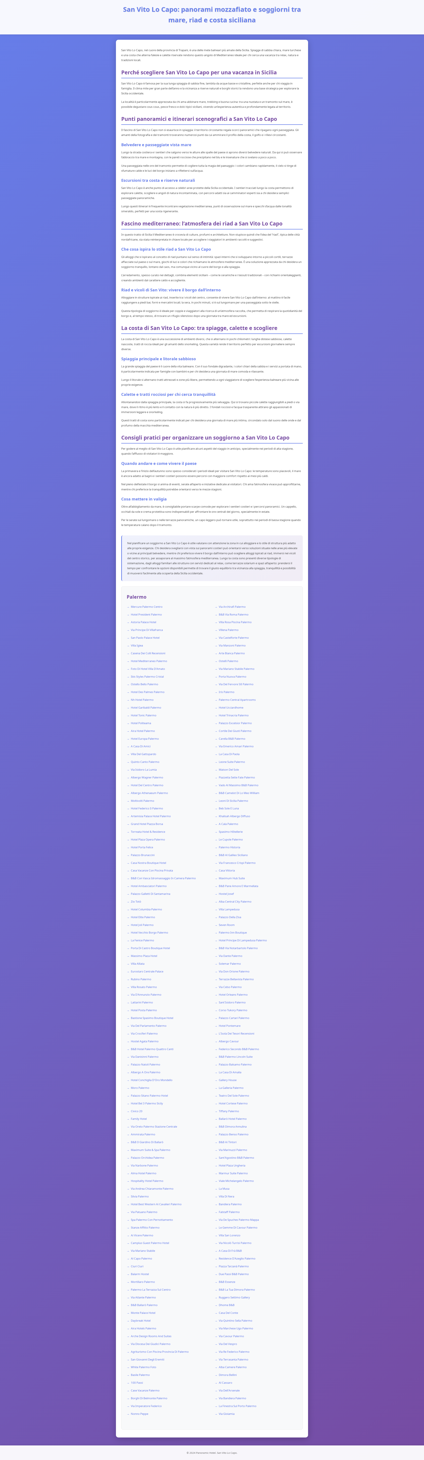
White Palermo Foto (143, 1367)
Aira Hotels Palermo (143, 1328)
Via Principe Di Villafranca (147, 630)
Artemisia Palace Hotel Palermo (151, 816)
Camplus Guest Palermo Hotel (150, 1243)
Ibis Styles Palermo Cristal (147, 676)
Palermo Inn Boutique (233, 932)
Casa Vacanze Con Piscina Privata (152, 870)
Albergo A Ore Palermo (145, 1072)
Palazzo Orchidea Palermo (147, 1158)
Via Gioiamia (227, 1414)
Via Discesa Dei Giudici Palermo (150, 1344)
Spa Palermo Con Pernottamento (152, 1220)
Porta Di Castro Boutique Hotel (150, 948)
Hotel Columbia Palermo (146, 909)
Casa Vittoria (227, 870)
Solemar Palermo (230, 963)
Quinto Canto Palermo (145, 762)
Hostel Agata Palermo (145, 1041)
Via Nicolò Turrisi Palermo (235, 1243)
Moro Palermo (140, 1088)
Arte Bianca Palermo (232, 653)
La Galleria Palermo (231, 1088)
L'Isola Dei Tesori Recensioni (236, 1033)
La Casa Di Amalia (230, 1072)
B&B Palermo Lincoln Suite (236, 1057)
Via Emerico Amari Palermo (236, 746)
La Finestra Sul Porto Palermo (237, 1406)
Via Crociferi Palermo (144, 1033)
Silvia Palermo (140, 1196)
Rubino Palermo (141, 979)
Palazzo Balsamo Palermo (235, 1064)
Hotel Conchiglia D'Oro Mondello (151, 1080)
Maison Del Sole (229, 769)
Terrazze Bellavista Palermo (236, 979)
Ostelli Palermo (228, 661)
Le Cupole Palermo (231, 839)
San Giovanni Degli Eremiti (147, 1359)
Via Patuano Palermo (144, 1212)
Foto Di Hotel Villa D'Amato (148, 669)
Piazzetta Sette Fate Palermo (237, 777)
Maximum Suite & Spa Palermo (150, 1150)
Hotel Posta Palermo (144, 1010)
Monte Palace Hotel (143, 1313)
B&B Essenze (227, 1282)
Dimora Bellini (228, 1375)
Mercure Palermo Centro (146, 607)
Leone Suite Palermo (232, 762)
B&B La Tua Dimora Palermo (237, 1289)
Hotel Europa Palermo (145, 739)
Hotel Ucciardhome (231, 707)
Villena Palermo (228, 630)
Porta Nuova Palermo (232, 676)
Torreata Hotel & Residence (148, 832)
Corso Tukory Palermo (233, 1010)
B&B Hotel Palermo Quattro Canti (152, 1049)
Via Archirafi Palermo (232, 607)
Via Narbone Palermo (144, 1165)
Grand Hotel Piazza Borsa (147, 824)
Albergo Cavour (229, 1041)
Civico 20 (136, 1111)
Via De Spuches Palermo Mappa (239, 1220)
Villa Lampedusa (229, 909)
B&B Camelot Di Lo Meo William (239, 793)
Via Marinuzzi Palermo (233, 1150)
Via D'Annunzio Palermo (146, 994)
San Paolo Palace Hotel (145, 638)
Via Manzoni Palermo (232, 645)
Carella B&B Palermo (232, 739)
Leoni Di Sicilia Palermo (233, 801)
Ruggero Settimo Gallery (234, 1297)
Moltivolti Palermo (142, 801)
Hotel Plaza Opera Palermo (148, 839)
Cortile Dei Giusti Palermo (235, 731)
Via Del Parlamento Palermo (148, 1026)
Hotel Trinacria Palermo (234, 715)
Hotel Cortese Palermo (233, 1103)
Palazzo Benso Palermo (233, 1134)
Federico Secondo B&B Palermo (239, 1049)
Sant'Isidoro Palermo (232, 1002)
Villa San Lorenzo (229, 1235)
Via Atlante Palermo (143, 1297)
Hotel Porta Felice (142, 847)
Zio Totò (136, 901)
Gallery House (228, 1080)
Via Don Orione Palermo (234, 971)
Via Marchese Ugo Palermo (236, 1328)
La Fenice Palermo (142, 940)
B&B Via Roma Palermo (233, 614)
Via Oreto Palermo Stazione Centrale (154, 1126)
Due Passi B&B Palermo (234, 1274)
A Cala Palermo (228, 824)
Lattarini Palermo (142, 1002)
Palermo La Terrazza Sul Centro (151, 1289)
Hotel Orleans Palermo (233, 994)
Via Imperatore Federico (146, 1406)
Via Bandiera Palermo (232, 1398)
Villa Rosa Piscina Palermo (235, 622)
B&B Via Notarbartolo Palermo (238, 948)
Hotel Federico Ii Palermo (147, 808)
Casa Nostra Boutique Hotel (148, 863)
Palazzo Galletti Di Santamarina (150, 894)
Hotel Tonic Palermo (143, 715)
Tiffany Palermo (229, 1111)
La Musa (224, 1188)
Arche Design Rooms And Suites (151, 1336)
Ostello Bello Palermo (144, 684)
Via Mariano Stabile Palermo (236, 669)
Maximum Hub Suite (232, 878)
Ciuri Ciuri (137, 1266)
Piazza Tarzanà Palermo (234, 1266)
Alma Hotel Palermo (143, 1173)
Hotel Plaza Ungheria (232, 1165)
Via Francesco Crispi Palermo (237, 863)
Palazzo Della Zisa (230, 917)
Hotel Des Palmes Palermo (147, 692)
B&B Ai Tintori (228, 1142)
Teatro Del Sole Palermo (234, 1095)
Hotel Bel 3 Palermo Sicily (147, 1103)
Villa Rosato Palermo (144, 987)
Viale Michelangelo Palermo (236, 1181)
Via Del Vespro (228, 1344)
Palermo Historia (229, 847)
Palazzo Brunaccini (143, 855)
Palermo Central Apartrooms (237, 700)
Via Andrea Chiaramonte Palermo (152, 1188)
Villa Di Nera (226, 1196)
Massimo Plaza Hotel (144, 956)
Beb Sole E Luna (229, 808)
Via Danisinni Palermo (145, 1057)
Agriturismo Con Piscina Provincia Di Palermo (160, 1352)
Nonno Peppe (139, 1414)
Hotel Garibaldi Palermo (146, 707)
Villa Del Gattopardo (143, 754)
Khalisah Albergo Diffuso (234, 816)
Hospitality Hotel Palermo (147, 1181)
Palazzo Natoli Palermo (145, 1064)
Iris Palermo (226, 692)
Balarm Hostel (140, 1274)
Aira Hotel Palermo (143, 731)
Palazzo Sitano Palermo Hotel (149, 1095)
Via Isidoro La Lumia (144, 769)
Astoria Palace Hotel (143, 622)
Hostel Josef (226, 894)
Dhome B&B (227, 1305)
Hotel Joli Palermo (142, 925)
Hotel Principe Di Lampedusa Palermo (243, 940)
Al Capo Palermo (141, 1258)
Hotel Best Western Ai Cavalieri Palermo (156, 1204)
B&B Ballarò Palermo (144, 1305)
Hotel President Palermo (146, 614)
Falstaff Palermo (229, 1212)
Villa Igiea (137, 645)
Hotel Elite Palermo (143, 917)
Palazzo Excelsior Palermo (235, 723)
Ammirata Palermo (143, 1134)
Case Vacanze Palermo (145, 1390)
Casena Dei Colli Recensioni (148, 653)
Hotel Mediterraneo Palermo (149, 661)
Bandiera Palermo (230, 1204)
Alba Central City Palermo (235, 901)
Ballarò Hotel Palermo (233, 1119)
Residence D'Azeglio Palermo (237, 1258)
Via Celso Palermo (230, 987)
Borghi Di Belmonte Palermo (149, 1398)
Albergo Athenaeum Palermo (149, 793)
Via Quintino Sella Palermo (235, 1320)
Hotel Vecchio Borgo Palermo (149, 932)
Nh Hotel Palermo (142, 700)
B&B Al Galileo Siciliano (233, 855)
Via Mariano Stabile (143, 1251)
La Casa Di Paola (229, 754)
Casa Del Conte (228, 1313)
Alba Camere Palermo (233, 1367)
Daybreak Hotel (141, 1320)
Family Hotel (139, 1119)
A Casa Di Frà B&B (230, 1251)
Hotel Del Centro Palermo (147, 785)
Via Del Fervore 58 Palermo (236, 684)
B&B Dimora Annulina (233, 1126)
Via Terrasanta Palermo (233, 1359)
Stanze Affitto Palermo (145, 1227)
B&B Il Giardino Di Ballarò (147, 1142)
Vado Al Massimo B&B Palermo (238, 785)
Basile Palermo (140, 1375)
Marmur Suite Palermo (233, 1173)
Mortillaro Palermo (143, 1282)
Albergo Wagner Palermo (147, 777)
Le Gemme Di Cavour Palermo (238, 1227)
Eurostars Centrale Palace (147, 971)
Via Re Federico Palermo (234, 1352)
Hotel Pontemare (229, 1026)
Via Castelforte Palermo (234, 638)
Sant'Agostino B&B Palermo (236, 1158)
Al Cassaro (225, 1383)
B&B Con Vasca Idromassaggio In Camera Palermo (163, 878)
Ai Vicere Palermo (142, 1235)
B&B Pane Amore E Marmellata (238, 886)
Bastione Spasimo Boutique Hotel (152, 1018)
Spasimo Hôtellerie (231, 832)
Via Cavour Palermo (231, 1336)
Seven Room (227, 925)
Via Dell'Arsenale (229, 1390)
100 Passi (137, 1383)
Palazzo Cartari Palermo (234, 1018)
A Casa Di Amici (141, 746)
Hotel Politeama (141, 723)
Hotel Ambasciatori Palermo (149, 886)
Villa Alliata (137, 963)
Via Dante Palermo (230, 956)
